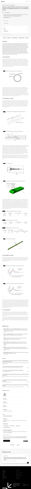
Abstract (4, 37)
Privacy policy (18, 477)
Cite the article (6, 20)
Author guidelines (4, 477)
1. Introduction (9, 37)
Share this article (6, 440)
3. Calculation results (21, 37)
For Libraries (17, 471)
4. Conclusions (27, 37)
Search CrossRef (6, 340)
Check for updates (12, 5)
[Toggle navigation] (15, 1)
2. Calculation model (14, 37)
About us (3, 474)
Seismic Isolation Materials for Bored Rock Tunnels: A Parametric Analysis (13, 370)
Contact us (3, 475)
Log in (3, 478)
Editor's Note (4, 421)
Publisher (5, 345)
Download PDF (7, 23)
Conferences (4, 471)
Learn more (14, 486)
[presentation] (19, 199)
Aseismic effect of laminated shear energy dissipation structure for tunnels (13, 366)
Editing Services (18, 474)
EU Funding (17, 478)
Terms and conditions (19, 475)
